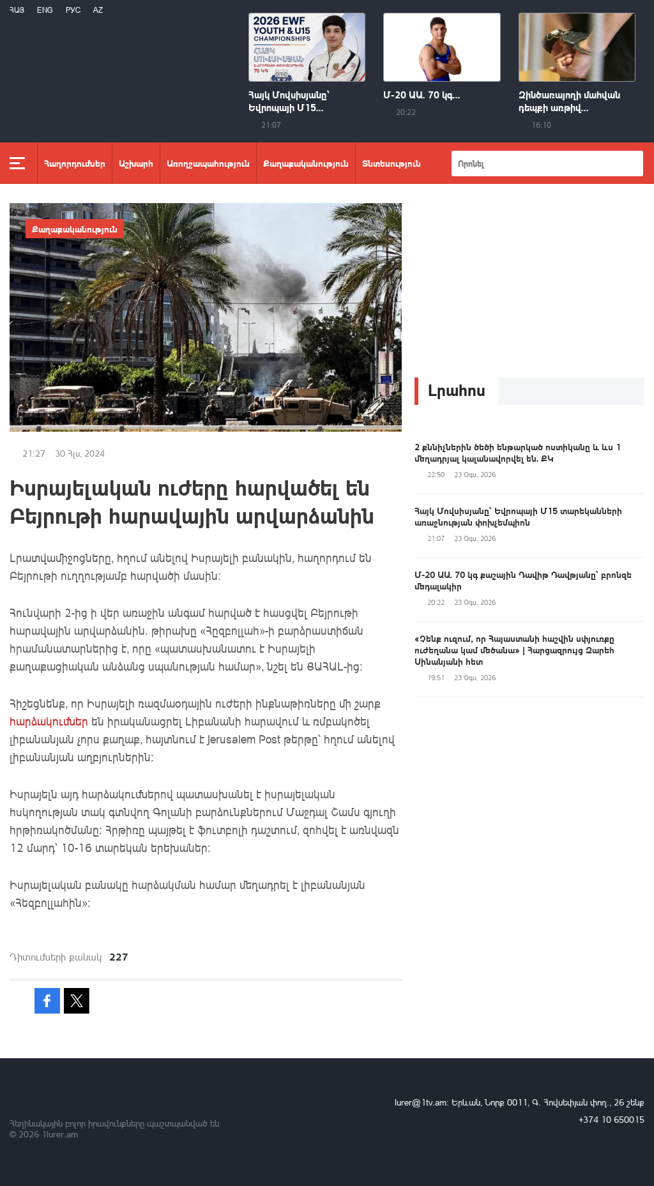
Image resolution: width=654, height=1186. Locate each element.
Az (98, 10)
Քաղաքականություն (306, 163)
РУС (73, 10)
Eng (45, 10)
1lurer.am (60, 1134)
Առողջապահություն (208, 163)
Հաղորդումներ (74, 163)
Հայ (17, 10)
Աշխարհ (136, 163)
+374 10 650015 (611, 1119)
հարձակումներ (49, 721)
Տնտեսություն (391, 163)
